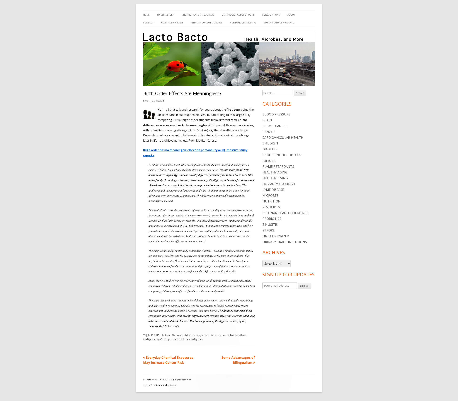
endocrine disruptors (281, 155)
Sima (145, 100)
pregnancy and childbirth (285, 213)
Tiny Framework (159, 385)
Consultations (271, 14)
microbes (270, 195)
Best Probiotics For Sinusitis (238, 14)
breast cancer (274, 126)
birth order (220, 335)
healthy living (275, 178)
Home (146, 14)
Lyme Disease (273, 189)
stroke (268, 230)
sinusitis (270, 224)
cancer (268, 132)
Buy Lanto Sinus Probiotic (279, 22)
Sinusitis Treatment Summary (198, 14)
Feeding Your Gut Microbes (206, 22)
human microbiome (279, 184)
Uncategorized (200, 335)
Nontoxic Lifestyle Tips (243, 22)
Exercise (269, 161)
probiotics (271, 218)
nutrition (271, 201)
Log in (173, 385)
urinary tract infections (284, 242)
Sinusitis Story (165, 14)
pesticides (271, 207)
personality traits (194, 339)
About (291, 14)
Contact (148, 22)
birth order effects (236, 335)
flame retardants (278, 166)
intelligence (149, 339)
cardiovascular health (282, 137)
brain (179, 335)
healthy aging (275, 172)
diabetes (269, 149)
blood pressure (276, 114)
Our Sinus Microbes (172, 22)
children (187, 335)
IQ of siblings (163, 339)
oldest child (178, 339)
